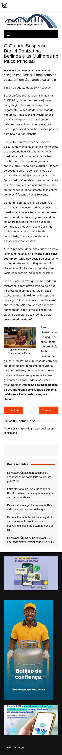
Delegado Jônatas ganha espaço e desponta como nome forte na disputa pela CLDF (29, 477)
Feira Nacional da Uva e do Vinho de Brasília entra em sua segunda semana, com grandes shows (30, 493)
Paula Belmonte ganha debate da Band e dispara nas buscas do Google (30, 507)
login (31, 428)
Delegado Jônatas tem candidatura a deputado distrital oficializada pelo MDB (30, 539)
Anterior (15, 410)
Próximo (46, 410)
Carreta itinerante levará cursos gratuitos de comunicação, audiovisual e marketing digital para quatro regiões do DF (31, 523)
